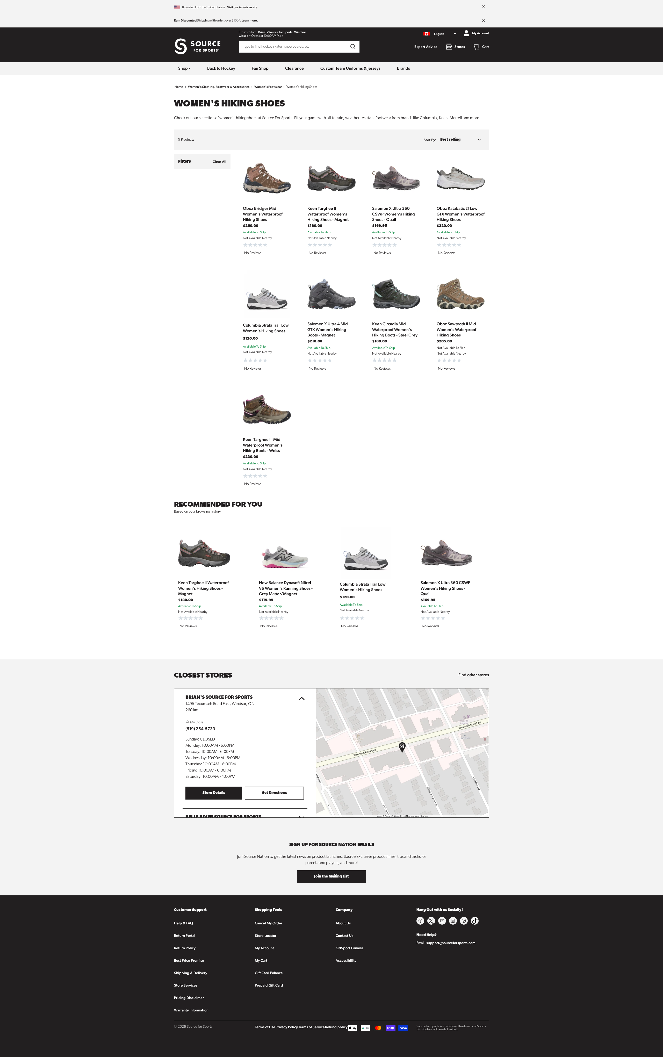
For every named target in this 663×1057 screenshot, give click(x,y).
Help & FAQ (183, 923)
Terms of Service (311, 1027)
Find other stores (473, 674)
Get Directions (274, 793)
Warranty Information (191, 1010)
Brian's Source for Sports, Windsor (282, 32)
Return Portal (184, 935)
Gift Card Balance (269, 973)
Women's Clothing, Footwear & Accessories (219, 87)
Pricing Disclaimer (189, 998)
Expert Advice (425, 47)
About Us (343, 923)
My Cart (261, 960)
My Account (264, 948)
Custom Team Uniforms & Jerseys (350, 68)
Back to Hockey (221, 68)
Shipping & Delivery (190, 973)
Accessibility (346, 960)
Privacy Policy (287, 1027)
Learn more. (250, 20)
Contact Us (344, 935)
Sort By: (430, 140)
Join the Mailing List (331, 877)
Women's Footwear (268, 87)
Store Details (214, 793)
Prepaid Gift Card (269, 985)
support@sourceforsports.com (450, 943)
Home (179, 87)
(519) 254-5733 (200, 728)
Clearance (294, 68)
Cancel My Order (268, 923)
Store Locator (265, 935)
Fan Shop (260, 68)
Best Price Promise (189, 960)
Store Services (185, 985)
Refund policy (336, 1027)
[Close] (483, 6)
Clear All (219, 162)
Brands (403, 68)
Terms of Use (265, 1027)
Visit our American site (242, 7)
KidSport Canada (349, 948)
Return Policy (185, 948)
